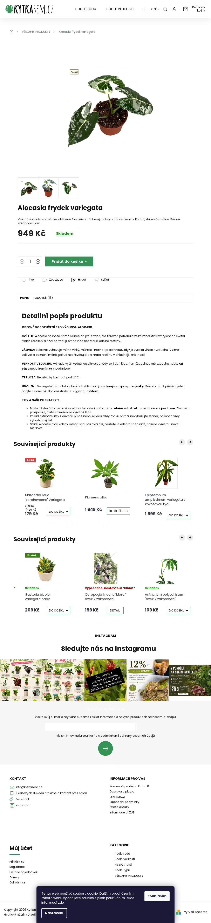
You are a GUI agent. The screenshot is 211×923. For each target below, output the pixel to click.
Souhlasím (157, 896)
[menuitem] (85, 9)
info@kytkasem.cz (29, 787)
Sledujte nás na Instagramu (108, 648)
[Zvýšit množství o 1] (37, 262)
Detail (115, 610)
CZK (154, 9)
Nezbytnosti (123, 864)
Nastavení (54, 913)
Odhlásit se (17, 882)
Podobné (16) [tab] (43, 298)
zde (61, 902)
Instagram (23, 805)
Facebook (23, 799)
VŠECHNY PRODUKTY (129, 876)
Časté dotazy (119, 807)
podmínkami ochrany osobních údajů (128, 736)
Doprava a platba (122, 791)
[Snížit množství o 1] (22, 262)
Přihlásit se (107, 748)
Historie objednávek (23, 872)
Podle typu (122, 870)
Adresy (14, 877)
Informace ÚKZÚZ (122, 812)
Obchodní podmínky (124, 802)
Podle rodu (122, 854)
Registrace (17, 867)
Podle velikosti (125, 859)
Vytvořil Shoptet (195, 912)
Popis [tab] (24, 298)
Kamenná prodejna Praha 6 (129, 786)
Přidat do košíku (67, 261)
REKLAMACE (117, 797)
